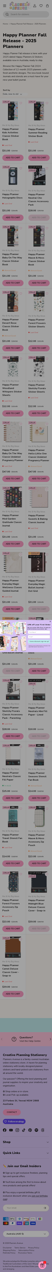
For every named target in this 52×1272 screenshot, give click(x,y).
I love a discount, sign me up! (39, 641)
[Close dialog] (50, 621)
